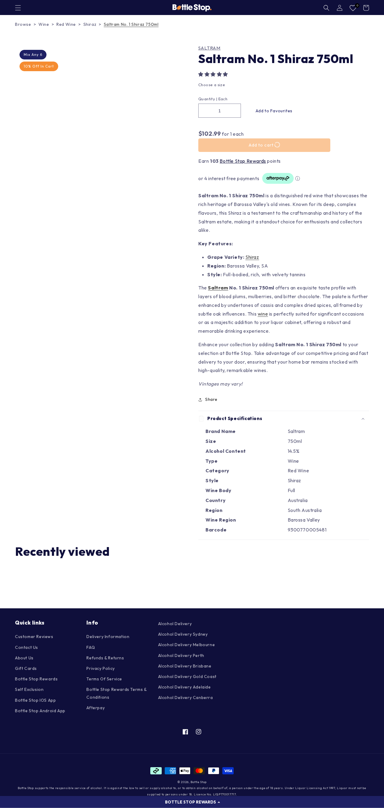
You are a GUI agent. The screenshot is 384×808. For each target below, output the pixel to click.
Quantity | (207, 98)
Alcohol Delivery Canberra (185, 697)
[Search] (326, 7)
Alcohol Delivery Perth (181, 655)
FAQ (90, 647)
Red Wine (66, 24)
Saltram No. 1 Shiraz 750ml (131, 24)
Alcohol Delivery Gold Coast (187, 676)
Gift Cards (26, 668)
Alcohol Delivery (175, 623)
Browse (23, 24)
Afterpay (95, 707)
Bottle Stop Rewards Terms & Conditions (116, 693)
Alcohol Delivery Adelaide (184, 687)
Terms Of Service (104, 679)
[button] (213, 74)
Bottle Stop (198, 782)
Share (211, 399)
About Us (24, 658)
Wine (43, 24)
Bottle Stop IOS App (35, 700)
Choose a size (211, 84)
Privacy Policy (100, 668)
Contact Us (26, 647)
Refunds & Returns (105, 658)
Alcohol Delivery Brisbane (185, 666)
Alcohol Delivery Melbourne (186, 644)
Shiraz (90, 24)
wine (263, 314)
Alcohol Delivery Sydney (183, 634)
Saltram (209, 48)
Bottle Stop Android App (40, 710)
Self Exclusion (29, 689)
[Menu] (18, 7)
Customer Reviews (34, 636)
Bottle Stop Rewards (243, 161)
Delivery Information (107, 636)
